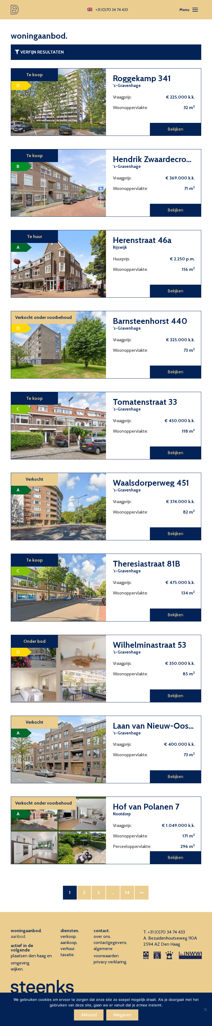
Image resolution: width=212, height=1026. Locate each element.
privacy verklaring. (110, 961)
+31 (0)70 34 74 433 (166, 932)
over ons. (102, 936)
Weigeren (122, 1014)
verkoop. (68, 936)
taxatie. (67, 954)
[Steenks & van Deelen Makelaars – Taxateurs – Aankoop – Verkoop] (14, 9)
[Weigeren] (205, 1009)
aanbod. (18, 936)
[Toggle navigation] (195, 10)
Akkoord (89, 1014)
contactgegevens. (110, 942)
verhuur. (67, 948)
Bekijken (175, 129)
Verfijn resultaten (41, 52)
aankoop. (69, 942)
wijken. (17, 969)
